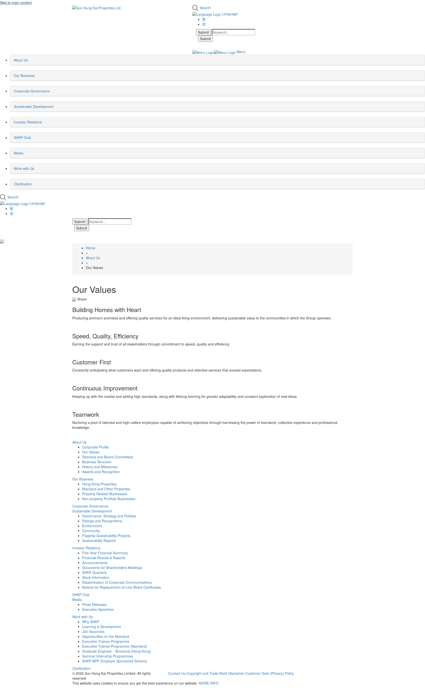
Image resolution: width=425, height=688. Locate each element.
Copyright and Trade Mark (206, 673)
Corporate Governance (90, 506)
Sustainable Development (92, 511)
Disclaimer (236, 673)
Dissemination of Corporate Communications (117, 582)
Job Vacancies (93, 631)
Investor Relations (86, 547)
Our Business (82, 479)
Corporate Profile (95, 447)
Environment (92, 525)
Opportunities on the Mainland (105, 636)
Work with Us (82, 616)
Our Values (90, 451)
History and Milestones (100, 466)
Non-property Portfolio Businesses (108, 498)
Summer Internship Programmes (107, 656)
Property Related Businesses (104, 493)
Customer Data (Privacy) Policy (269, 673)
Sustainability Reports (99, 540)
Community (91, 530)
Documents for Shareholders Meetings (112, 567)
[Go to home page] (96, 7)
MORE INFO (208, 683)
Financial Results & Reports (103, 557)
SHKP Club (81, 594)
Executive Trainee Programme (105, 641)
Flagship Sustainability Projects (106, 535)
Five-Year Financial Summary (105, 552)
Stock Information (95, 577)
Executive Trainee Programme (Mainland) (114, 646)
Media (77, 599)
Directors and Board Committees (107, 456)
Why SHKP (90, 621)
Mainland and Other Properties (106, 488)
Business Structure (96, 461)
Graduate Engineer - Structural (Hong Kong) (116, 651)
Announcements (94, 562)
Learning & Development (101, 626)
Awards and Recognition (101, 471)
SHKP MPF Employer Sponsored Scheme (114, 660)
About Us (79, 442)
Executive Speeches (98, 609)
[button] (29, 60)
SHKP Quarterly (94, 572)
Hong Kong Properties (99, 483)
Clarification (81, 668)
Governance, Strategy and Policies (109, 515)
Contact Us (176, 673)
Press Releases (94, 604)
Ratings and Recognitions (102, 520)
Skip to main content (16, 2)
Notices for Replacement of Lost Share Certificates (121, 587)
